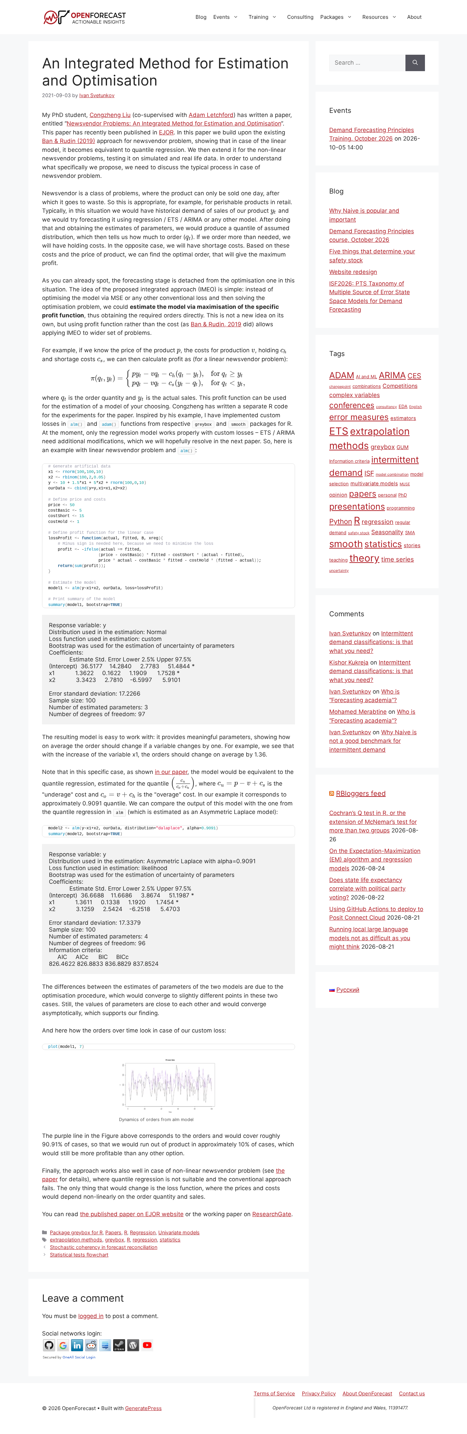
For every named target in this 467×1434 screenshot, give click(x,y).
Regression (143, 1232)
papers (362, 494)
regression (145, 1239)
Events (221, 17)
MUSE (405, 484)
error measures (359, 417)
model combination (392, 474)
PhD (402, 495)
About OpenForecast (367, 1393)
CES (414, 375)
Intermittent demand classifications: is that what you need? (371, 642)
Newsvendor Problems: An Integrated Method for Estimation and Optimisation (174, 123)
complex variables (354, 394)
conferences (351, 405)
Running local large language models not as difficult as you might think (369, 938)
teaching (338, 560)
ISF (369, 473)
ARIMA (392, 375)
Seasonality (387, 532)
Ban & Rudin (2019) (68, 140)
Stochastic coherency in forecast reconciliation (103, 1247)
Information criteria (349, 461)
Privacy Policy (319, 1393)
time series (397, 559)
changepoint (340, 386)
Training (258, 17)
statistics (170, 1239)
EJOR (166, 132)
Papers (113, 1232)
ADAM (341, 375)
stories (412, 545)
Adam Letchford (211, 114)
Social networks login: (72, 1333)
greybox (114, 1239)
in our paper (171, 771)
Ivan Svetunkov (350, 633)
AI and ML (366, 376)
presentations (357, 506)
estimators (403, 418)
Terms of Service (274, 1393)
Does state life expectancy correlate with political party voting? (367, 889)
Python (340, 521)
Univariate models (179, 1232)
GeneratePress (143, 1408)
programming (401, 508)
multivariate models (374, 484)
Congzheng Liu (110, 114)
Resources (375, 17)
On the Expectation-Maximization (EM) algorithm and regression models (375, 859)
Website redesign (353, 271)
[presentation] (273, 210)
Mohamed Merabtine (358, 711)
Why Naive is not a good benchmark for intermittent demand (373, 741)
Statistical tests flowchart (79, 1255)
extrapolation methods (76, 1239)
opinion (338, 495)
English (415, 407)
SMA (410, 532)
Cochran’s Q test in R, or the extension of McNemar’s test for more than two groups (373, 822)
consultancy (386, 407)
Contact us (412, 1393)
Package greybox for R (76, 1232)
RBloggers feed (361, 793)
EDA (403, 406)
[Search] (415, 63)
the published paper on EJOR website (132, 1214)
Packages (332, 17)
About (414, 17)
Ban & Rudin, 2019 (216, 324)
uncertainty (339, 570)
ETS (338, 431)
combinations (366, 386)
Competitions (400, 385)
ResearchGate (271, 1214)
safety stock (359, 533)
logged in (91, 1316)
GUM (403, 447)
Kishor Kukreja (349, 662)
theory (364, 558)
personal (387, 495)
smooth (346, 544)
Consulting (300, 17)
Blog (201, 17)
